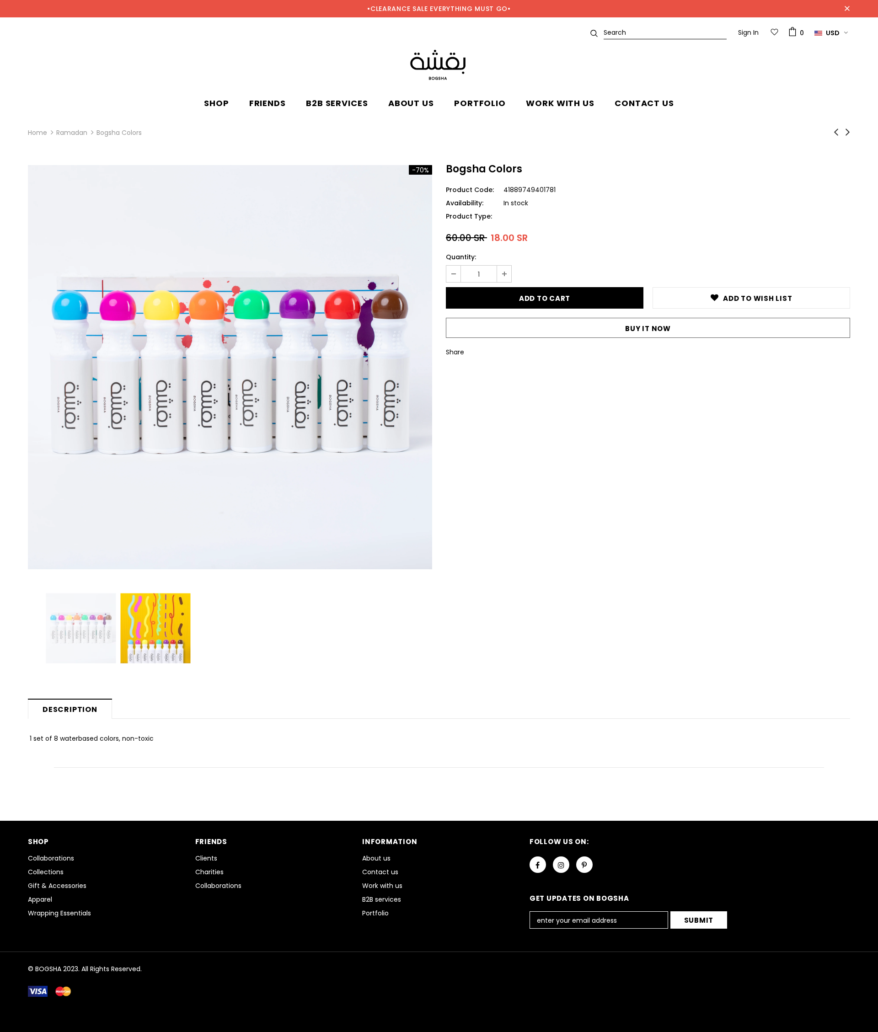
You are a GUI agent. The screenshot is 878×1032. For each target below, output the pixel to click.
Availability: (464, 203)
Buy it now (648, 328)
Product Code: (470, 189)
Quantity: (461, 257)
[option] (230, 367)
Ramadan (71, 132)
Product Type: (469, 216)
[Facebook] (538, 864)
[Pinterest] (584, 864)
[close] (846, 8)
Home (37, 132)
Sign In (748, 32)
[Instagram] (561, 864)
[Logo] (439, 65)
